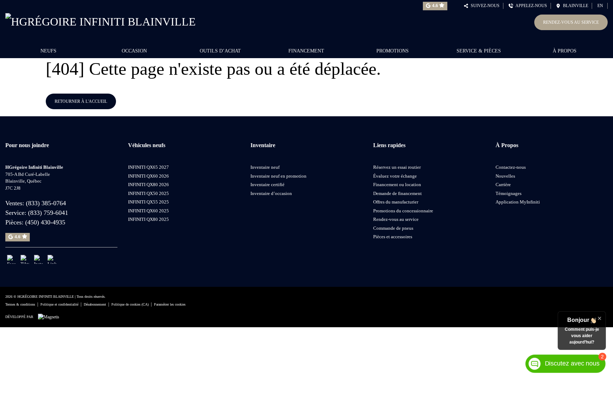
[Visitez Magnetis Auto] (50, 316)
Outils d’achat (220, 51)
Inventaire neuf (265, 167)
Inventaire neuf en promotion (278, 176)
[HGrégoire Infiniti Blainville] (100, 20)
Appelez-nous (530, 5)
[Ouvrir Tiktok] (25, 259)
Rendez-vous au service (571, 22)
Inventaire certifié (267, 184)
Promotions (392, 51)
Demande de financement (397, 193)
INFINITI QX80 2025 (148, 219)
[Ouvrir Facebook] (11, 259)
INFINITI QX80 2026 (148, 184)
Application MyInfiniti (518, 202)
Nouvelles (505, 176)
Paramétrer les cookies (170, 304)
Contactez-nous (511, 167)
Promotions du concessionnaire (403, 210)
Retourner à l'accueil (81, 101)
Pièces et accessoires (392, 236)
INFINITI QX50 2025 (148, 193)
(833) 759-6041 (48, 212)
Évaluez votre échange (395, 176)
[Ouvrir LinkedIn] (52, 259)
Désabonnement (95, 304)
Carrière (503, 184)
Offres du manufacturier (395, 202)
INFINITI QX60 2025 (148, 210)
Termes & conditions (20, 304)
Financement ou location (397, 184)
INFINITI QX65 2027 (148, 167)
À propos (564, 51)
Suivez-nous (484, 5)
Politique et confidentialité (59, 304)
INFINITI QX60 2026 (148, 176)
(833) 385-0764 (46, 203)
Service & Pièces (479, 51)
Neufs (48, 51)
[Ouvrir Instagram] (38, 259)
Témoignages (508, 193)
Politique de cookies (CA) (130, 304)
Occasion (134, 51)
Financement (306, 51)
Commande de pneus (393, 228)
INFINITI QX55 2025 (148, 202)
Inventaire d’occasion (271, 193)
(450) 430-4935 (45, 222)
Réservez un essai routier (397, 167)
